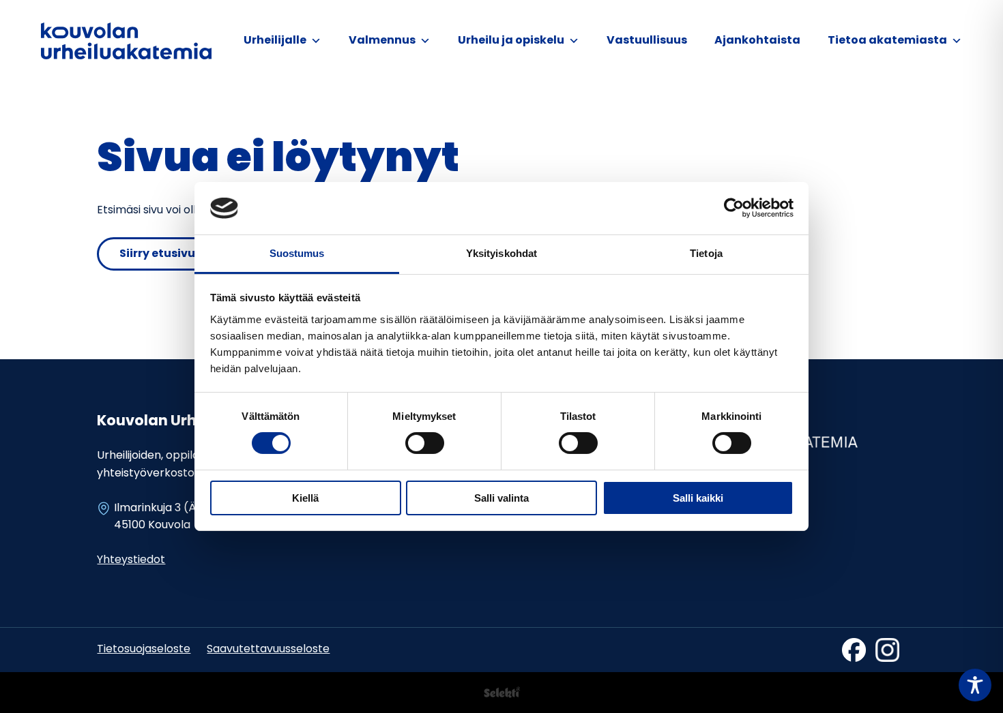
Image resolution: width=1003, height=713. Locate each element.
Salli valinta (501, 498)
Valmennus (382, 40)
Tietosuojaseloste (143, 649)
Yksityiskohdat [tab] (501, 253)
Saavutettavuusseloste (268, 649)
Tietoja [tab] (706, 253)
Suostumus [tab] (297, 253)
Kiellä (305, 498)
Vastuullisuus (647, 40)
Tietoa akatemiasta (887, 40)
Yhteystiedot (131, 560)
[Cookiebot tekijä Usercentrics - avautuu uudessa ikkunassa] (734, 208)
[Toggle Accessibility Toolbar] (975, 685)
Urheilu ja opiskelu (511, 40)
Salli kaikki (698, 498)
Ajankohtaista (757, 40)
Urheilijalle (275, 40)
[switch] (424, 443)
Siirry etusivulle (164, 254)
